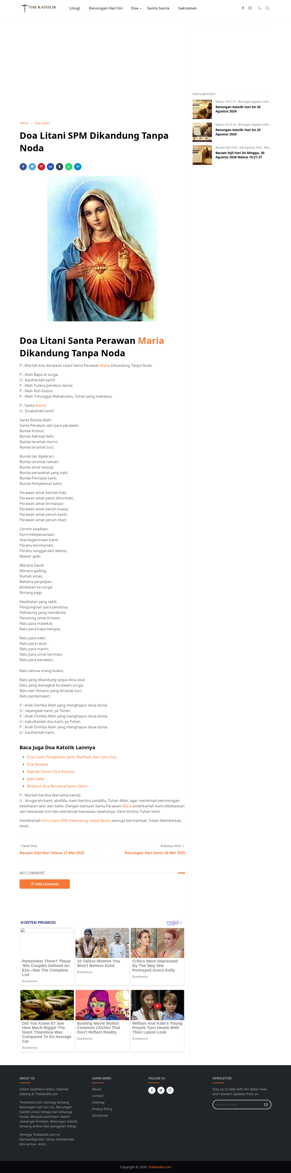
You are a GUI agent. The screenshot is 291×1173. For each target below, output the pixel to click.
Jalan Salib (35, 778)
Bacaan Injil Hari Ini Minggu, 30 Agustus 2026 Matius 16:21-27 (240, 155)
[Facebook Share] (23, 166)
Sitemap (98, 1102)
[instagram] (250, 8)
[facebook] (242, 8)
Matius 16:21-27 (226, 102)
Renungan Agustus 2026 (253, 102)
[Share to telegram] (77, 166)
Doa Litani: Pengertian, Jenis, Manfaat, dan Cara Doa (71, 756)
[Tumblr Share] (59, 166)
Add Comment (46, 884)
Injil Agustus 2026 (251, 147)
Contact (98, 1096)
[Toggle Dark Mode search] (267, 8)
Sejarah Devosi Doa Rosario (50, 771)
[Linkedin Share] (50, 166)
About (96, 1089)
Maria (151, 340)
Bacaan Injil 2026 (227, 147)
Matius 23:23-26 (226, 124)
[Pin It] (41, 166)
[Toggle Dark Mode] (259, 8)
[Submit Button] (266, 1104)
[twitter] (161, 1090)
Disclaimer (100, 1115)
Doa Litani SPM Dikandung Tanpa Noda (76, 820)
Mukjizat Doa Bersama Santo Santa (57, 786)
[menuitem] (74, 8)
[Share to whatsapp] (68, 166)
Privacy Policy (102, 1109)
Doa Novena (37, 764)
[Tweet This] (32, 166)
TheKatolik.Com (159, 1167)
